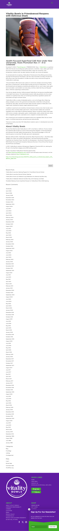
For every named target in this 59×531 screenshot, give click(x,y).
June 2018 (8, 345)
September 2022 (10, 248)
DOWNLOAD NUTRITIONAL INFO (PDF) (41, 485)
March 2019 (9, 330)
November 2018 (10, 334)
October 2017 (9, 363)
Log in (7, 461)
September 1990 (10, 436)
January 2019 (9, 332)
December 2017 (10, 358)
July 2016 (8, 396)
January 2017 (9, 383)
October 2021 (9, 268)
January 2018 (9, 356)
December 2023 (10, 221)
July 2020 (8, 299)
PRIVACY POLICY (10, 514)
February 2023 (9, 239)
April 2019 (8, 328)
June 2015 (8, 425)
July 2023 (8, 228)
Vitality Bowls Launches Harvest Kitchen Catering (18, 174)
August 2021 (9, 272)
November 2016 (10, 387)
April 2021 (8, 281)
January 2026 (9, 195)
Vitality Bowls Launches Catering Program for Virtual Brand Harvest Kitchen (25, 172)
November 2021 (10, 266)
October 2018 (9, 336)
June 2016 (8, 398)
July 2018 (8, 343)
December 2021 (10, 263)
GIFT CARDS (34, 507)
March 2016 (9, 405)
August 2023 (9, 226)
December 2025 (10, 197)
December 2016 (10, 385)
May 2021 (8, 279)
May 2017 (8, 374)
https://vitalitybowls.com (22, 154)
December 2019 (10, 312)
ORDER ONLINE (35, 505)
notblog (8, 453)
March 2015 (9, 429)
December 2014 (10, 434)
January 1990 (9, 442)
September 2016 (10, 392)
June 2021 (8, 277)
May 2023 (8, 232)
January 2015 (9, 431)
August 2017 (9, 367)
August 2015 (9, 420)
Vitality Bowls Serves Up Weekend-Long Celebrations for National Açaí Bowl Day (26, 176)
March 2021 (9, 283)
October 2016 (9, 389)
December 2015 (10, 411)
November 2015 (10, 414)
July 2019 (8, 321)
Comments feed (10, 465)
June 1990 (8, 440)
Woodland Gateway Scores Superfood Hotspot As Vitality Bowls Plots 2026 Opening (27, 180)
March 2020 (9, 308)
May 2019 (8, 325)
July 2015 (8, 422)
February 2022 (9, 259)
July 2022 (8, 252)
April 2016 (8, 403)
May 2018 (8, 347)
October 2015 (9, 416)
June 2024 (8, 210)
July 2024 (8, 208)
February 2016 (9, 407)
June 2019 (8, 323)
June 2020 (8, 301)
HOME (32, 479)
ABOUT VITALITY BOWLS (12, 505)
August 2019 (9, 319)
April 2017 (8, 376)
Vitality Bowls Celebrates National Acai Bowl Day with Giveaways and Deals (25, 178)
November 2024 (10, 199)
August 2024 (9, 206)
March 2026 (9, 193)
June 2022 (8, 255)
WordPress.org (9, 467)
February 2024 (9, 217)
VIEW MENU (34, 481)
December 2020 (10, 290)
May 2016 (8, 400)
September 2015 (10, 418)
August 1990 (9, 438)
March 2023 (9, 237)
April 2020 (8, 305)
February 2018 (9, 354)
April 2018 (8, 350)
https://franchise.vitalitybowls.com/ (17, 152)
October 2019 (9, 316)
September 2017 (10, 365)
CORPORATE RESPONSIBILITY (13, 507)
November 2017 (10, 361)
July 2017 (8, 369)
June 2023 (8, 230)
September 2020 (10, 294)
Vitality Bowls (43, 67)
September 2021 (10, 270)
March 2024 (9, 215)
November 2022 (10, 244)
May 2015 (8, 427)
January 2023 (9, 241)
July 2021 (8, 274)
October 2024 (9, 202)
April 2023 (8, 235)
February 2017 (9, 381)
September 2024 (10, 204)
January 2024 (9, 219)
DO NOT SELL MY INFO (12, 519)
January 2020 (9, 310)
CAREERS (8, 508)
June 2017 (8, 372)
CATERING (34, 508)
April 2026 (8, 191)
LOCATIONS (9, 510)
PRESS (7, 512)
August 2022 (9, 250)
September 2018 (10, 339)
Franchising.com (21, 67)
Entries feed (9, 463)
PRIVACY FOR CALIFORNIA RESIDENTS (16, 517)
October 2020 (9, 292)
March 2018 (9, 352)
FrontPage (8, 450)
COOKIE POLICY (10, 516)
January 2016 (9, 409)
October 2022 (9, 246)
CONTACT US (34, 483)
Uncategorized (9, 455)
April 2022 (8, 257)
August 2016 (9, 394)
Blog (7, 448)
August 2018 (9, 341)
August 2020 (9, 297)
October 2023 (9, 224)
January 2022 (9, 261)
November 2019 (10, 314)
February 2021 (9, 285)
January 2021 (9, 288)
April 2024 (8, 213)
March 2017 (9, 378)
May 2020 (8, 303)
